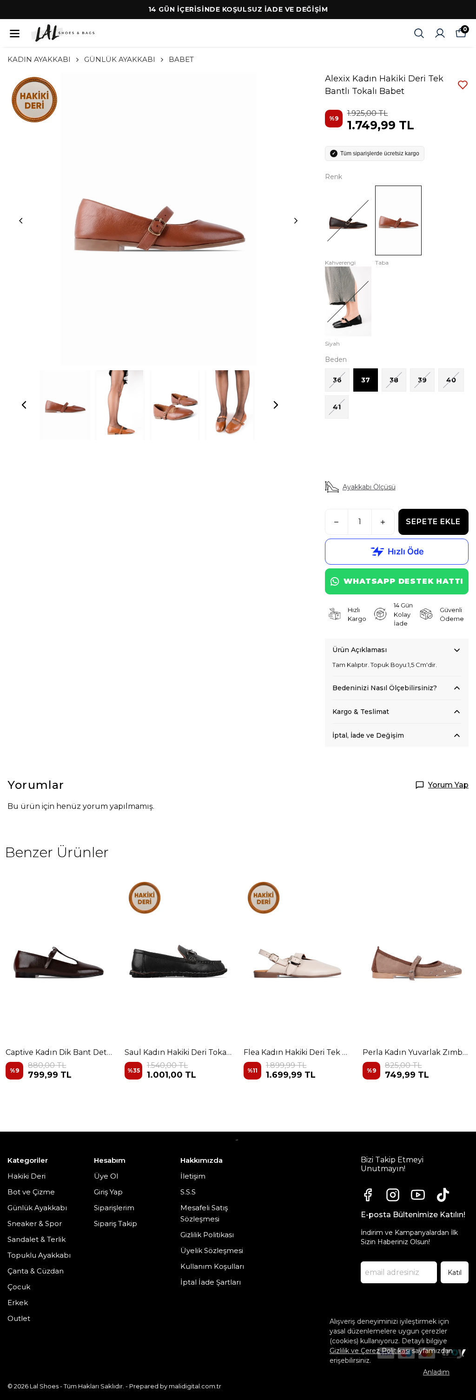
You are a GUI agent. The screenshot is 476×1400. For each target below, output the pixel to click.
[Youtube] (418, 1195)
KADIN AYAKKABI (39, 59)
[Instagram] (393, 1195)
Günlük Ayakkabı (37, 1207)
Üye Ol (106, 1176)
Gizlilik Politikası (207, 1234)
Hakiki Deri (26, 1176)
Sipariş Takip (115, 1223)
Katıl (455, 1272)
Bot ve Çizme (31, 1191)
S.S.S (188, 1191)
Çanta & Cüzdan (35, 1271)
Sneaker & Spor (34, 1223)
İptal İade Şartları (210, 1282)
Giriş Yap (108, 1191)
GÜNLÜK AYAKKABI (119, 59)
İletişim (192, 1176)
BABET (181, 59)
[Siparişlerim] (440, 33)
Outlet (18, 1318)
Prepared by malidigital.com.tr (175, 1386)
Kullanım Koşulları (212, 1266)
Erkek (17, 1302)
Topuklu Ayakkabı (39, 1255)
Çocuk (18, 1286)
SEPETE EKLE (433, 521)
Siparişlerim (114, 1207)
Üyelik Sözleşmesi (211, 1250)
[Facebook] (368, 1195)
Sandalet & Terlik (36, 1239)
